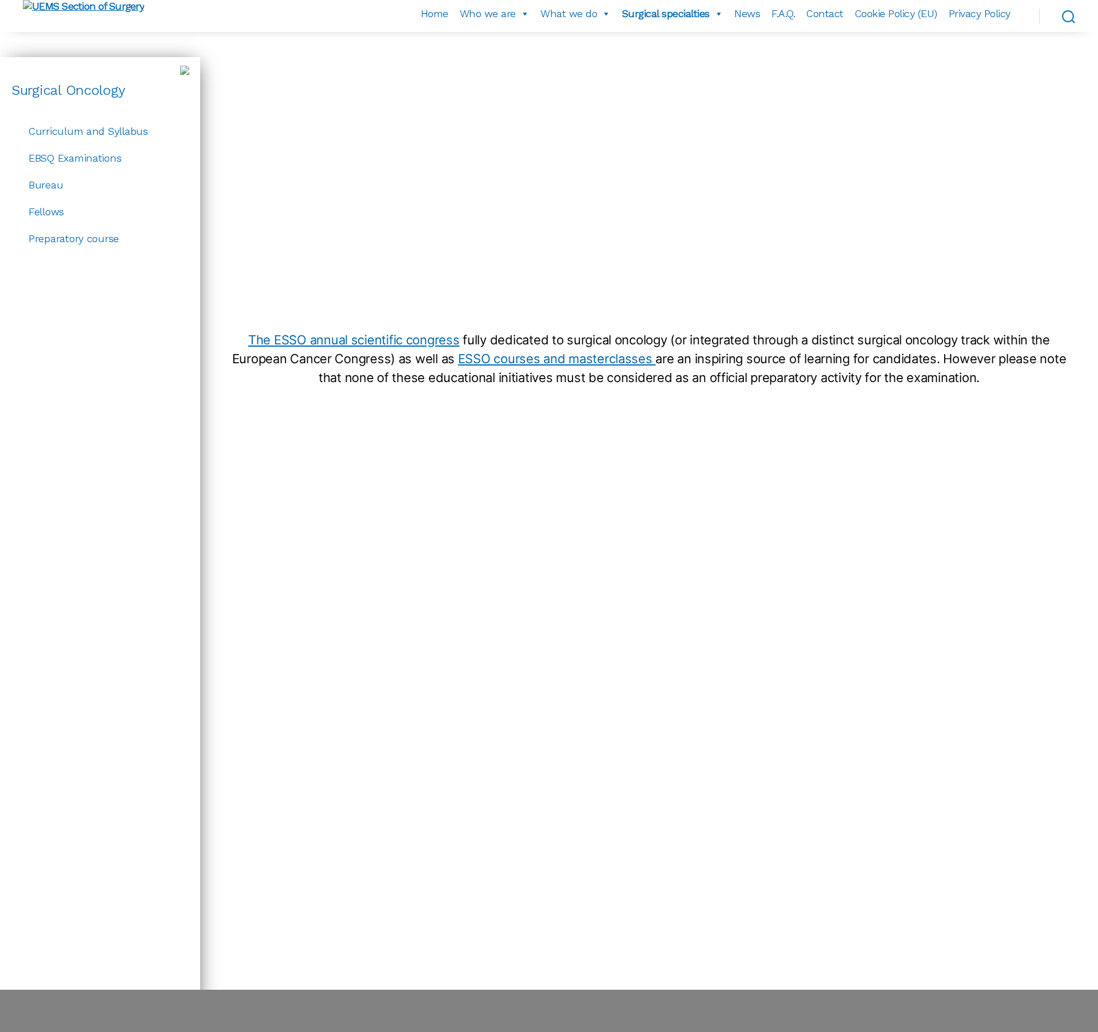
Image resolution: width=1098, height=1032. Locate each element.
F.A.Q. (783, 13)
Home (434, 13)
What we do (568, 13)
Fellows (46, 212)
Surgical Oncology (68, 90)
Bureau (46, 185)
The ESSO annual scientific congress (354, 339)
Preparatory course (74, 238)
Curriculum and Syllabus (88, 131)
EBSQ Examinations (75, 158)
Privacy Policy (980, 13)
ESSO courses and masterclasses (557, 358)
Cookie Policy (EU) (896, 13)
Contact (825, 13)
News (747, 13)
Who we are (488, 13)
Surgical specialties (666, 13)
